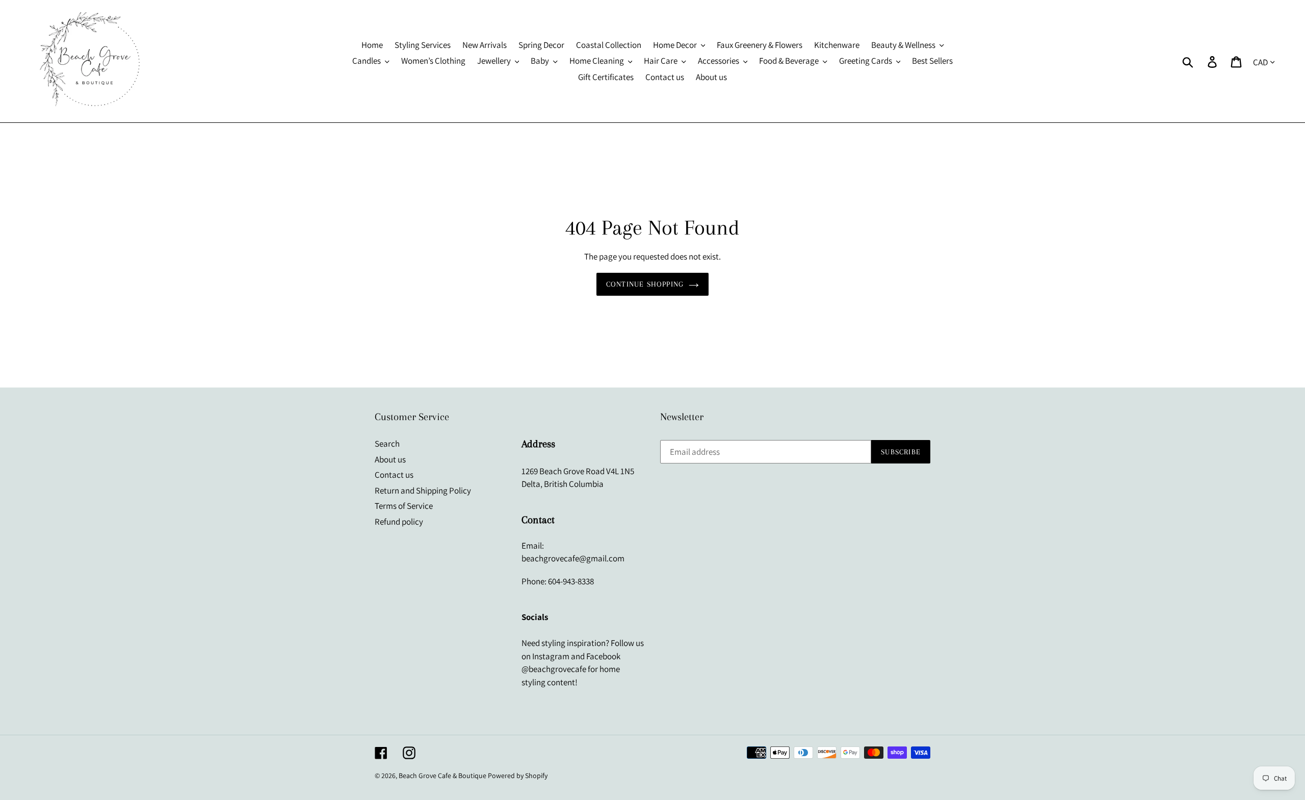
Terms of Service (404, 505)
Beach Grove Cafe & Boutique (442, 775)
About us (390, 459)
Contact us (394, 474)
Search (387, 443)
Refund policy (399, 521)
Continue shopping (645, 284)
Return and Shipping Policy (423, 490)
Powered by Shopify (517, 775)
